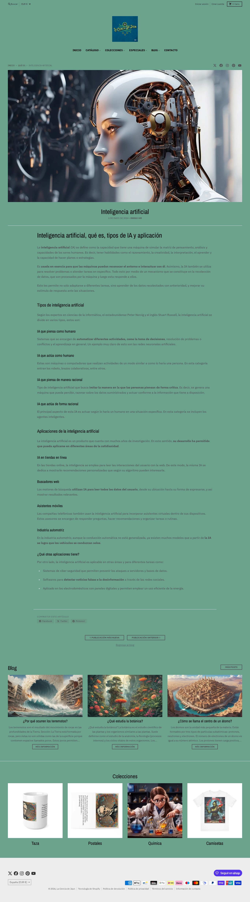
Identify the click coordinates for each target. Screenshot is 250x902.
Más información (45, 746)
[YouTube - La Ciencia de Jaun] (239, 65)
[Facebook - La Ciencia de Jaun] (221, 65)
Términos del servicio (162, 888)
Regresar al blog (125, 645)
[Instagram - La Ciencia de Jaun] (227, 65)
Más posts (231, 667)
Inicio (11, 65)
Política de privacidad (138, 888)
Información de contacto (188, 888)
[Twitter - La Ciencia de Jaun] (214, 65)
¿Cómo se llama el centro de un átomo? (205, 720)
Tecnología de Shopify (89, 888)
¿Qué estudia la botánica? (125, 720)
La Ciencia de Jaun (66, 888)
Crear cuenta (218, 4)
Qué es (21, 65)
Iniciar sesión (201, 4)
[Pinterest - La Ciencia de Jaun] (233, 65)
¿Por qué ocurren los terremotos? (45, 720)
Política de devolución (114, 888)
